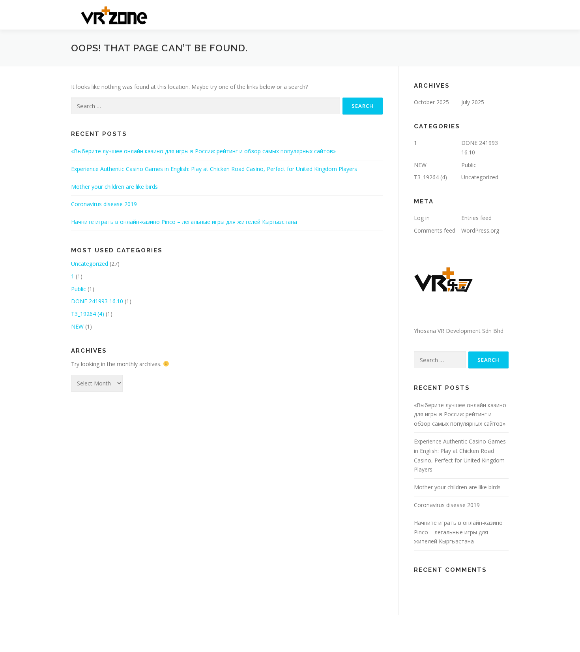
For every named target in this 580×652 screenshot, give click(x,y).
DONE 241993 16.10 (97, 301)
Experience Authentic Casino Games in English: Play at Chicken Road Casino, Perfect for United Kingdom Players (214, 169)
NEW (77, 326)
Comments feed (434, 230)
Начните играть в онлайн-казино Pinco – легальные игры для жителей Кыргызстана (184, 221)
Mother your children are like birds (114, 186)
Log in (422, 218)
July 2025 (472, 102)
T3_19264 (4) (87, 314)
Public (78, 289)
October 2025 (431, 102)
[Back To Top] (547, 615)
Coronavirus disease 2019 (104, 204)
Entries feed (476, 218)
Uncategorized (89, 263)
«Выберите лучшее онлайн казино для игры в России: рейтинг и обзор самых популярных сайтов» (203, 151)
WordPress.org (480, 230)
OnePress (296, 633)
